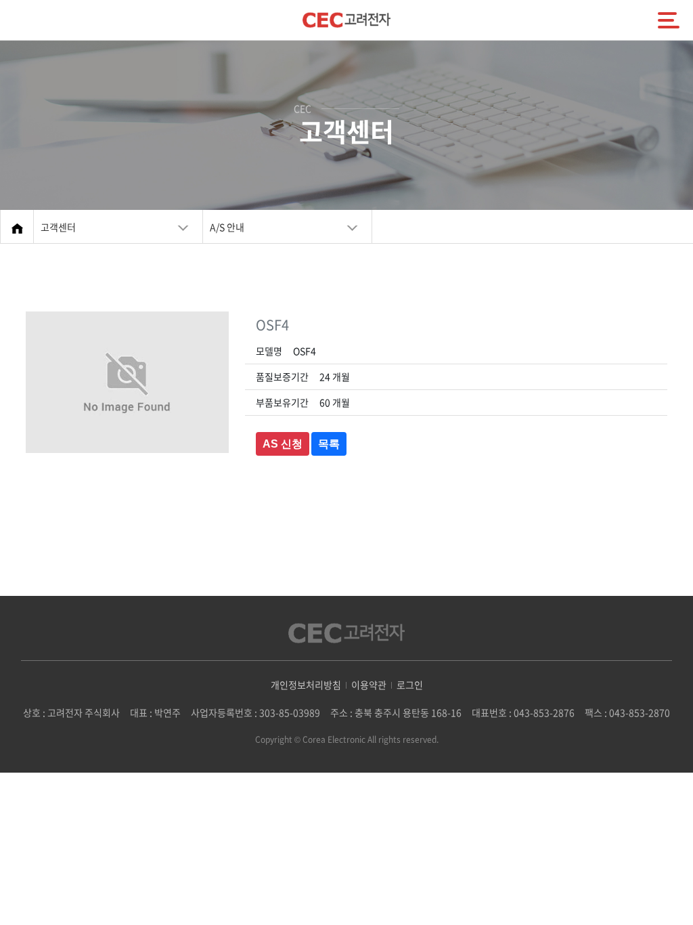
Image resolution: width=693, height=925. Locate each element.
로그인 (410, 684)
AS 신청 (283, 444)
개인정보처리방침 (306, 684)
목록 (329, 444)
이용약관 (368, 684)
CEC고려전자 (346, 20)
